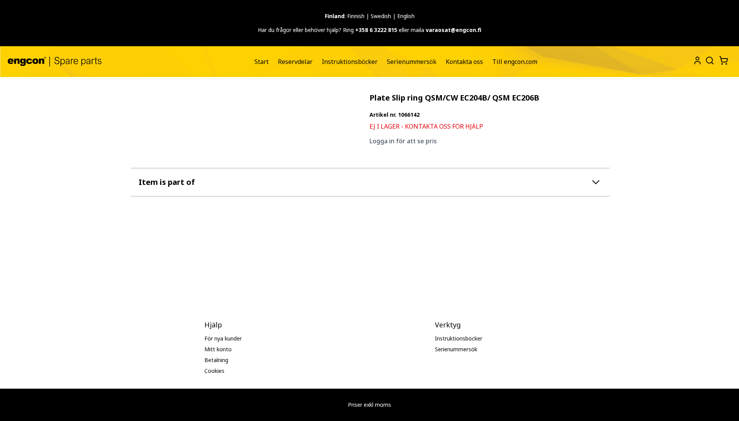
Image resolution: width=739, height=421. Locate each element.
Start (261, 61)
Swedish (381, 16)
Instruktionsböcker (350, 61)
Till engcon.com (514, 61)
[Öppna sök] (709, 60)
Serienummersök (411, 61)
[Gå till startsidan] (55, 61)
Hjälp (213, 324)
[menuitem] (261, 61)
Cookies (214, 370)
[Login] (697, 60)
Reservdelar (295, 61)
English (406, 16)
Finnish (355, 16)
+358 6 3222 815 (376, 30)
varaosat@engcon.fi (454, 30)
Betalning (216, 360)
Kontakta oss (464, 61)
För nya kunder (223, 338)
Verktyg (448, 324)
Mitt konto (218, 349)
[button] (370, 182)
